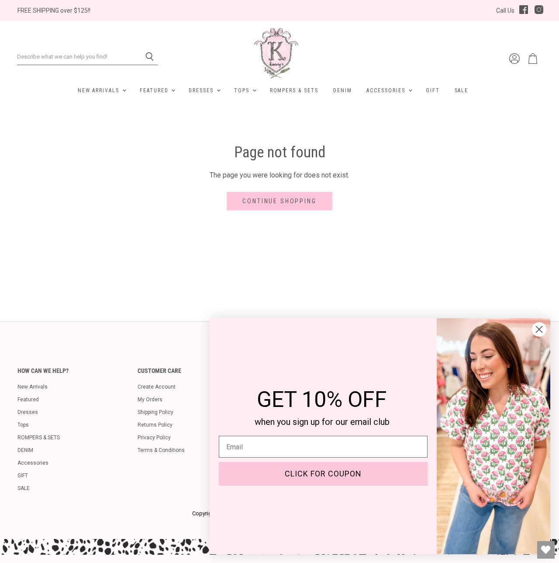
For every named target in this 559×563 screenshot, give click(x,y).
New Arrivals (99, 90)
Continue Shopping (279, 201)
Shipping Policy (155, 412)
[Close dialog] (539, 329)
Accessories (386, 90)
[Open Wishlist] (546, 550)
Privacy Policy (154, 437)
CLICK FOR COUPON (323, 473)
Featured (155, 90)
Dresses (202, 90)
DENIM (342, 90)
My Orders (150, 399)
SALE (462, 90)
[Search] (146, 57)
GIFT (433, 90)
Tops (243, 90)
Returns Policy (155, 425)
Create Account (157, 387)
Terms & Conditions (161, 450)
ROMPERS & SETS (294, 90)
